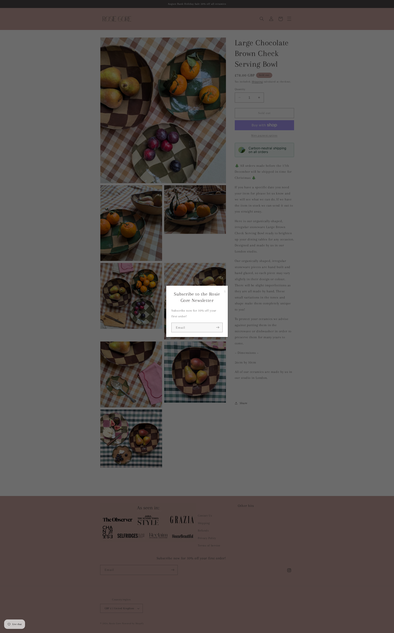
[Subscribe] (217, 327)
